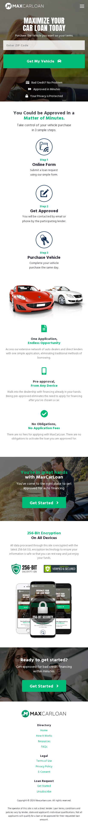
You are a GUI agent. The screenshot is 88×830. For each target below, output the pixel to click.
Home (44, 730)
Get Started (43, 502)
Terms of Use (44, 761)
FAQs (44, 746)
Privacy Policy (44, 766)
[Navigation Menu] (82, 6)
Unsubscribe (44, 791)
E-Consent (44, 771)
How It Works (44, 735)
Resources (44, 741)
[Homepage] (24, 6)
